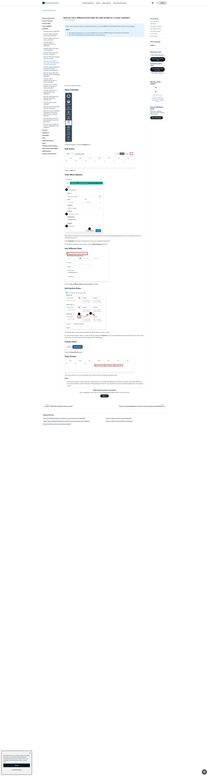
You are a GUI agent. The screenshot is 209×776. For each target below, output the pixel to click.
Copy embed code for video (157, 69)
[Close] (30, 753)
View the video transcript (73, 85)
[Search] (157, 2)
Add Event (153, 24)
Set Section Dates (155, 31)
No (156, 92)
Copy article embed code (158, 59)
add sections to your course (84, 33)
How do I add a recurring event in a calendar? (119, 421)
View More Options (156, 26)
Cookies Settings (16, 769)
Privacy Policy (155, 100)
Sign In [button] (104, 396)
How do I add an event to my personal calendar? (57, 424)
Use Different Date (155, 29)
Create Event (154, 34)
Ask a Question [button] (156, 118)
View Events (153, 36)
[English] (50, 3)
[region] (16, 763)
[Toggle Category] (41, 18)
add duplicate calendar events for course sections (90, 35)
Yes (156, 87)
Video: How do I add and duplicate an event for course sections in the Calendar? (66, 421)
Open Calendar (154, 21)
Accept (17, 765)
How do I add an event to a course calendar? (119, 418)
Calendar (132, 26)
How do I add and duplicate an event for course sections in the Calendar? (64, 418)
